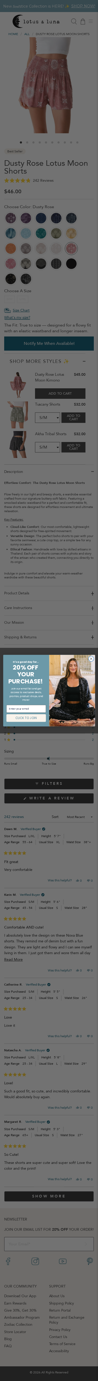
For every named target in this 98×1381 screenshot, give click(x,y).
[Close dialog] (91, 658)
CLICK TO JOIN (26, 718)
